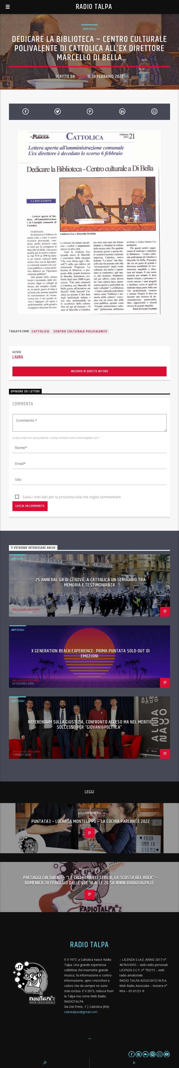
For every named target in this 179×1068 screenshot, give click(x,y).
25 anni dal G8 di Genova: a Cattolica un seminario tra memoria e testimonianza (90, 582)
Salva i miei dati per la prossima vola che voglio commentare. (72, 497)
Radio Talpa (94, 6)
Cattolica (40, 331)
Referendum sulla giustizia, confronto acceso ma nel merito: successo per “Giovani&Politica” (90, 724)
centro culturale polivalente (80, 331)
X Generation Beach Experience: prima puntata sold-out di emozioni (90, 653)
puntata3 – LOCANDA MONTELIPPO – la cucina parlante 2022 (90, 821)
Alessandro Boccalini (26, 609)
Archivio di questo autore (89, 371)
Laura (81, 76)
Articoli (89, 29)
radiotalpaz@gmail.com (80, 1012)
